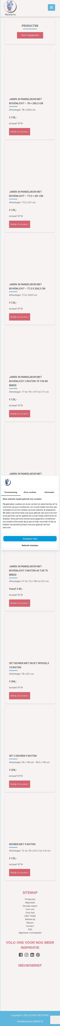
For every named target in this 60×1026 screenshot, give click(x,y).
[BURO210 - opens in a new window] (46, 482)
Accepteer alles (30, 539)
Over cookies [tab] (30, 492)
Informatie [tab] (49, 492)
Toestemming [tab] (10, 492)
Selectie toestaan (30, 545)
